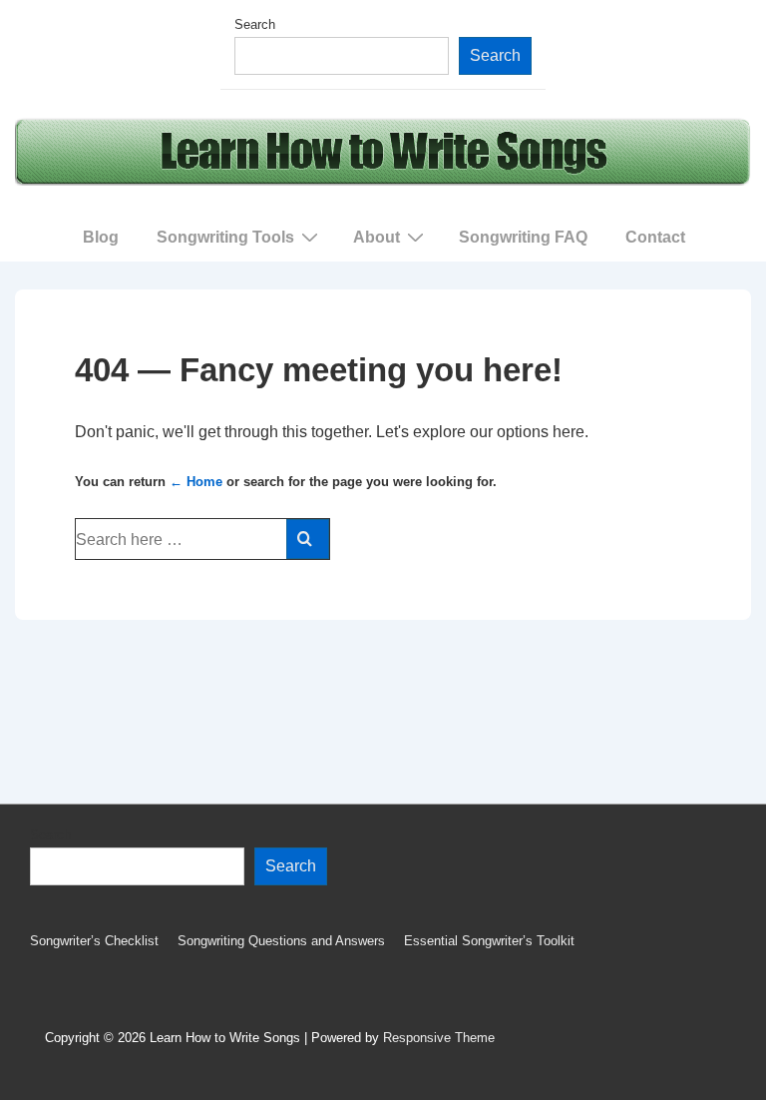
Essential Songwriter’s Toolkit (489, 940)
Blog (101, 237)
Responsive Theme (439, 1037)
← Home (196, 481)
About (376, 237)
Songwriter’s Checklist (94, 940)
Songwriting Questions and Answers (281, 940)
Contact (655, 237)
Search (254, 24)
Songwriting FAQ (523, 237)
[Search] (307, 539)
